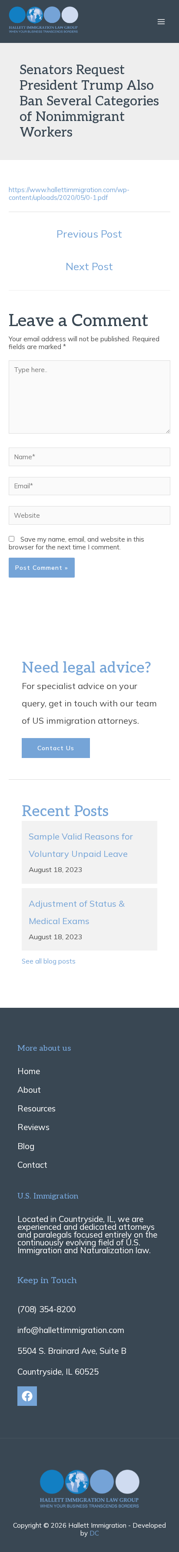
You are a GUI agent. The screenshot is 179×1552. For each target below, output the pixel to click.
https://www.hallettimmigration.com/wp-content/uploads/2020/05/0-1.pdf (69, 194)
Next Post (89, 266)
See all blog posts (49, 961)
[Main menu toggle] (161, 21)
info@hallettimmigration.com (70, 1330)
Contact (32, 1165)
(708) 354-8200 (46, 1309)
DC (94, 1533)
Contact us (55, 748)
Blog (25, 1146)
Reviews (33, 1127)
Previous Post (89, 233)
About (29, 1090)
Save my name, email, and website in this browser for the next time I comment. (76, 543)
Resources (36, 1108)
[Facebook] (27, 1396)
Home (28, 1071)
